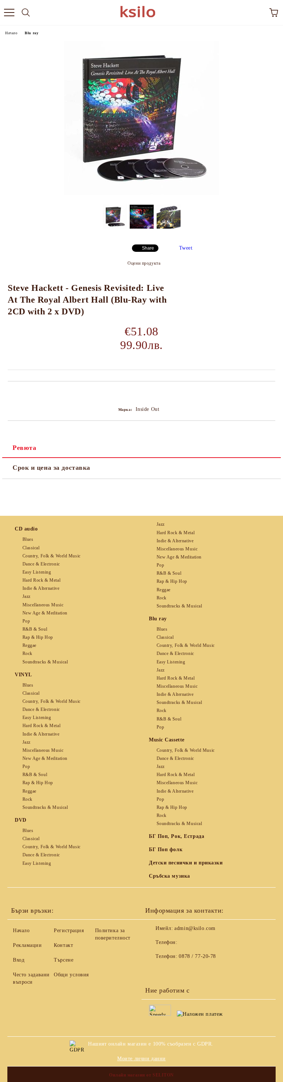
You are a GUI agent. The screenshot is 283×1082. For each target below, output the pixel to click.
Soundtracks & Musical (45, 662)
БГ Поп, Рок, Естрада (176, 836)
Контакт (63, 945)
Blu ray (31, 33)
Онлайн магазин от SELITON (141, 1075)
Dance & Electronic (41, 564)
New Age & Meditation (44, 613)
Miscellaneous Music (42, 604)
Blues (27, 539)
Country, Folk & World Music (51, 555)
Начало (11, 33)
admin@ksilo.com (194, 928)
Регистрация (69, 930)
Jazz (26, 596)
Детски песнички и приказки (186, 863)
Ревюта (24, 447)
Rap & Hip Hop (37, 637)
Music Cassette (167, 740)
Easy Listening (36, 572)
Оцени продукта (143, 263)
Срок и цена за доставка (51, 467)
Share (148, 248)
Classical (31, 547)
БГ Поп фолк (165, 849)
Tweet (186, 248)
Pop (26, 621)
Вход (18, 960)
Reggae (29, 645)
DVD (21, 820)
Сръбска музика (169, 876)
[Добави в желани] (270, 394)
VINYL (23, 674)
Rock (27, 653)
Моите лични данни (141, 1058)
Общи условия (71, 974)
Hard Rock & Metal (41, 580)
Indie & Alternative (40, 588)
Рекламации (27, 945)
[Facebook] (155, 971)
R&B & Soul (34, 629)
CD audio (26, 529)
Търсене (63, 960)
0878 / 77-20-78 (197, 956)
